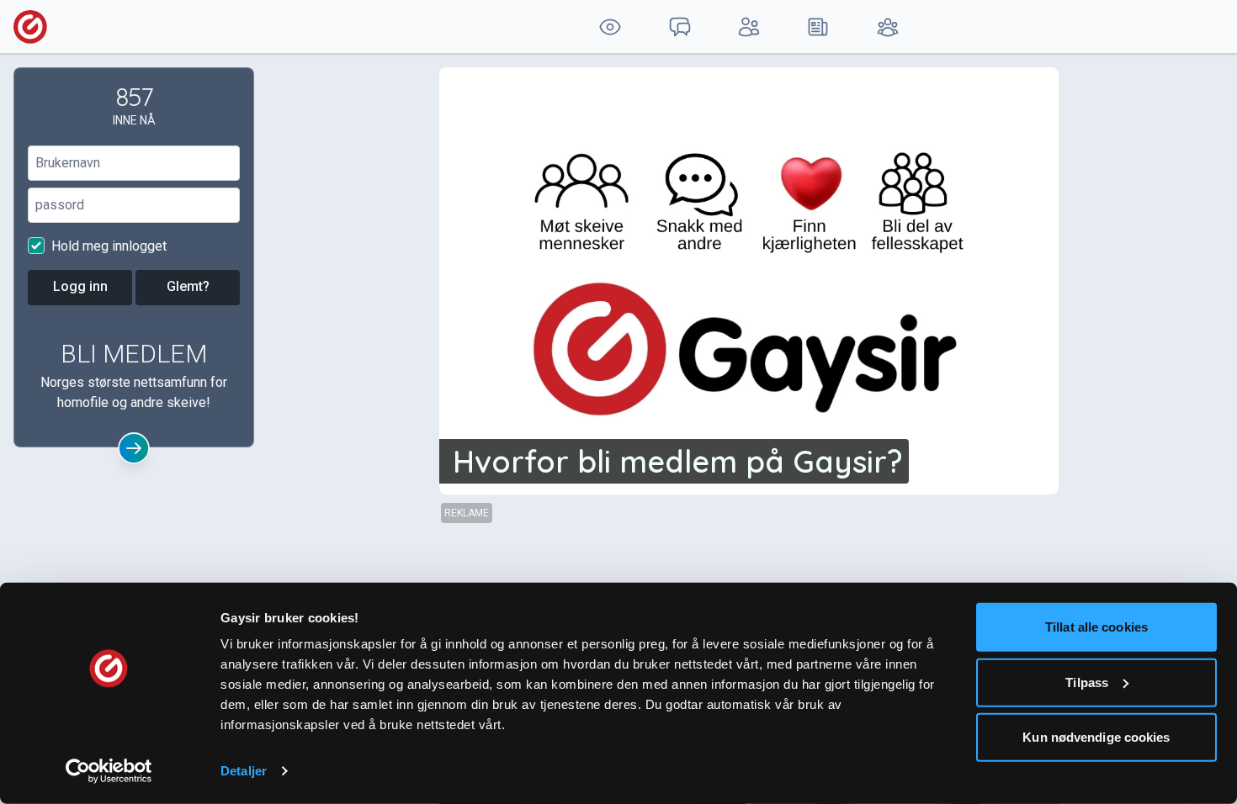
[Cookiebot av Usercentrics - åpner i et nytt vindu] (109, 771)
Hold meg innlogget (107, 246)
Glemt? (188, 286)
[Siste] (817, 26)
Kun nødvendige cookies (1096, 737)
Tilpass (1086, 681)
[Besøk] (610, 26)
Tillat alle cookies (1096, 627)
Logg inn (80, 286)
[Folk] (748, 26)
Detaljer (243, 771)
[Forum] (679, 26)
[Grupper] (887, 26)
